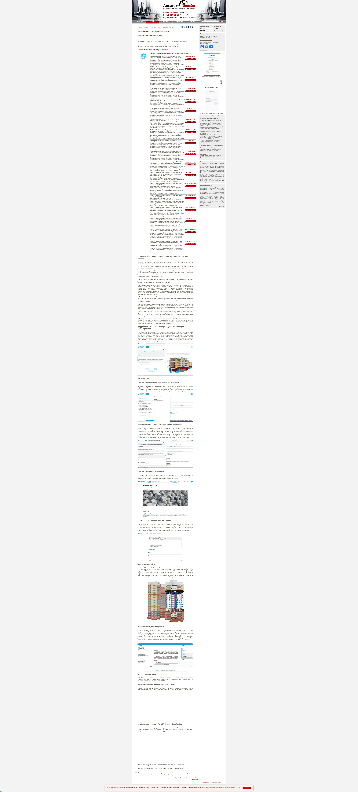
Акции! (192, 21)
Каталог (152, 21)
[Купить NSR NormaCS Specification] (190, 59)
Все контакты (203, 50)
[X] (188, 27)
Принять (247, 787)
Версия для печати (162, 41)
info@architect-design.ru (179, 268)
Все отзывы (195, 779)
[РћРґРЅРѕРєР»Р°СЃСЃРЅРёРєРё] (184, 27)
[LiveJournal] (192, 27)
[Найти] (222, 21)
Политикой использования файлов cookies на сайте (228, 787)
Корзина (180, 21)
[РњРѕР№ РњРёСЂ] (186, 27)
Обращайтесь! (182, 44)
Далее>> (221, 206)
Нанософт (153, 27)
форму (177, 46)
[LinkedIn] (190, 27)
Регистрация (217, 26)
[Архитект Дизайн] (179, 7)
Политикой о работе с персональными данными (203, 787)
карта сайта (206, 782)
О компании (139, 21)
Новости (166, 21)
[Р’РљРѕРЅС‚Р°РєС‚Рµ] (182, 27)
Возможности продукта (180, 41)
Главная (140, 27)
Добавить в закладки (146, 41)
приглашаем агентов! (216, 782)
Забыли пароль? (218, 30)
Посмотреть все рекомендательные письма (211, 113)
